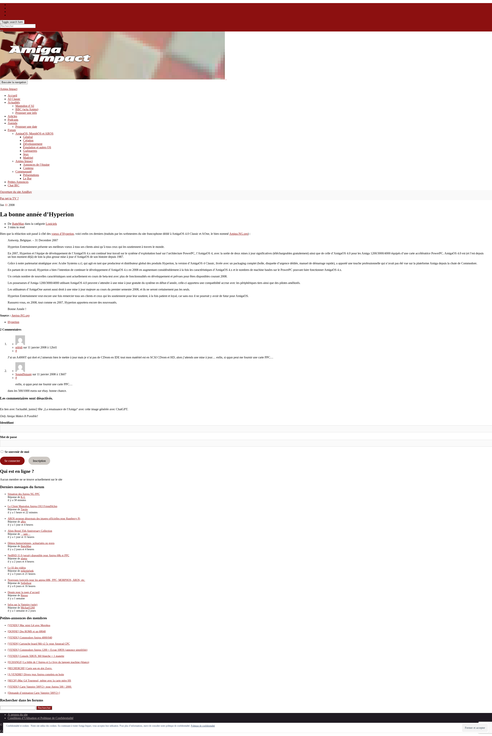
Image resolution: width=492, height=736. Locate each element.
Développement (32, 144)
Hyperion (13, 322)
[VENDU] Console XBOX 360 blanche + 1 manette (36, 656)
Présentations (31, 175)
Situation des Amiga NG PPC (24, 494)
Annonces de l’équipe (36, 164)
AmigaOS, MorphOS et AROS (34, 133)
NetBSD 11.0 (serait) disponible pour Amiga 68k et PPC (38, 555)
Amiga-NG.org (238, 233)
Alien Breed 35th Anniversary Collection (30, 530)
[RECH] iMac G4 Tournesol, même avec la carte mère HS (39, 680)
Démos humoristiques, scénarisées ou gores (31, 543)
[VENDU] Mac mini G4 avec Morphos (29, 625)
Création (28, 140)
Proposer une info (26, 112)
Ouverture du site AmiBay (16, 192)
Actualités (14, 102)
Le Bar (27, 178)
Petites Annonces (18, 182)
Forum (12, 130)
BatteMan (18, 223)
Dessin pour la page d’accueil (24, 592)
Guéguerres (30, 150)
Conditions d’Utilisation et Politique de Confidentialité (40, 718)
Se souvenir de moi (16, 451)
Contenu (28, 168)
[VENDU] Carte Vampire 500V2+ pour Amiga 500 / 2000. (40, 686)
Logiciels (51, 223)
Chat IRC (13, 185)
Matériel (28, 157)
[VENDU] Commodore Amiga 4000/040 (30, 637)
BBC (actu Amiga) (26, 109)
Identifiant (7, 422)
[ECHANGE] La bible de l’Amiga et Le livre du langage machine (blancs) (48, 662)
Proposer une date (26, 126)
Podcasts (13, 119)
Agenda (12, 123)
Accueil (12, 95)
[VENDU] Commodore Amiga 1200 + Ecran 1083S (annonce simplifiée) (47, 649)
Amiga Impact (8, 89)
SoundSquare (23, 374)
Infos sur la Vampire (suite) (22, 604)
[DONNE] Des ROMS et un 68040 (27, 631)
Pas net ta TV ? (9, 198)
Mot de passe (8, 437)
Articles (12, 116)
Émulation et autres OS (37, 147)
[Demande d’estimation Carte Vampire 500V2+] (34, 692)
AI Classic (14, 99)
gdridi (18, 347)
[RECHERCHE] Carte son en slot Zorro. (30, 668)
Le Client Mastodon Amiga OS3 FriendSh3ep (32, 506)
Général (28, 137)
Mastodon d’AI (24, 106)
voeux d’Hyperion (63, 233)
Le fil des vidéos (17, 567)
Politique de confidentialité (203, 725)
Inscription (39, 460)
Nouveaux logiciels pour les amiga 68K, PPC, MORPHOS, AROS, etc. (46, 580)
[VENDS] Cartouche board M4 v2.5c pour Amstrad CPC (39, 643)
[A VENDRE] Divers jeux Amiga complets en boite (36, 674)
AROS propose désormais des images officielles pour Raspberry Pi (44, 518)
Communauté (23, 171)
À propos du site (18, 714)
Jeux (26, 154)
